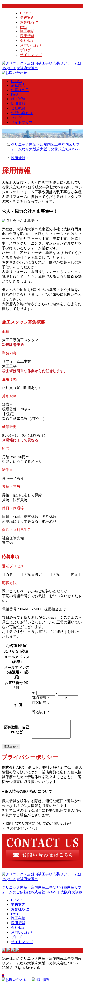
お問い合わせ (31, 45)
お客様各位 (29, 22)
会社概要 (27, 41)
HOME (25, 13)
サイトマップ (31, 55)
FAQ (23, 27)
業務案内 (27, 17)
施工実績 (27, 31)
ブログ (25, 50)
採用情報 (27, 36)
